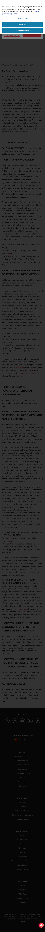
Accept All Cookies (22, 30)
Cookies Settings (22, 18)
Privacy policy (12, 14)
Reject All (22, 24)
